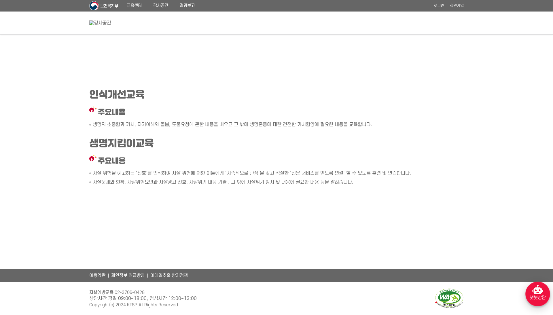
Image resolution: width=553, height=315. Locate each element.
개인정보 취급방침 (128, 275)
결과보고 (187, 5)
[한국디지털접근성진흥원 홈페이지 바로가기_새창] (449, 298)
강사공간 (160, 5)
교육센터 (134, 5)
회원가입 (457, 5)
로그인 (439, 5)
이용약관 (97, 275)
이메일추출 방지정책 (169, 275)
